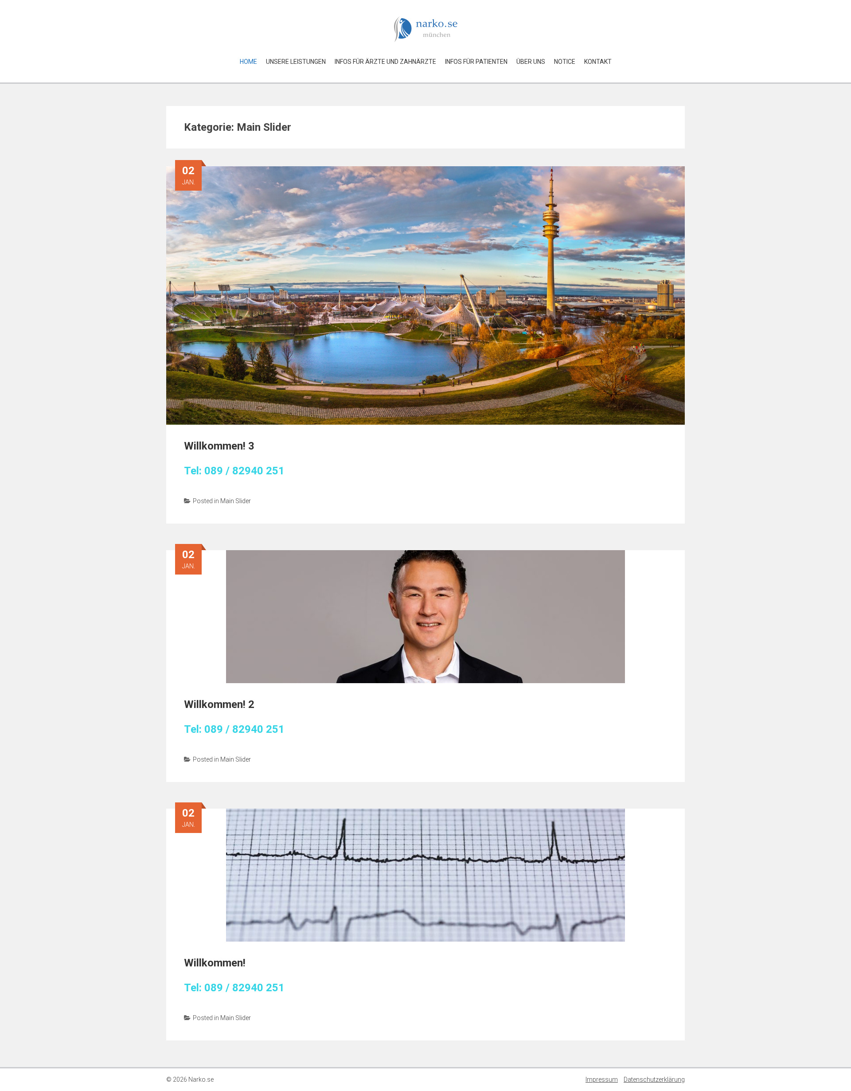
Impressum (602, 1079)
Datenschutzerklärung (654, 1079)
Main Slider (235, 500)
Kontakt (598, 61)
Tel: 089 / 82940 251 (234, 471)
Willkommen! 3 (219, 446)
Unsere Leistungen (296, 61)
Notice (564, 61)
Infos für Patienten (476, 61)
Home (248, 61)
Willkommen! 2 (219, 704)
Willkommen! (215, 963)
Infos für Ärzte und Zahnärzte (385, 61)
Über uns (530, 61)
